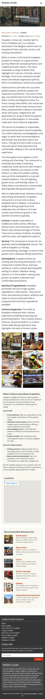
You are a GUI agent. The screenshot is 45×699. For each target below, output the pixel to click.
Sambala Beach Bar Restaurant (28, 595)
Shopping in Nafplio (8, 640)
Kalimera (19, 583)
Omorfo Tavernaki (23, 571)
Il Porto (19, 559)
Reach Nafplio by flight (10, 635)
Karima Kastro (21, 535)
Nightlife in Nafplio (8, 637)
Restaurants (15, 33)
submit (38, 659)
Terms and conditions (30, 693)
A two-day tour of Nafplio (11, 628)
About (4, 623)
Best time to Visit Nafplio (11, 633)
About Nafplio (6, 626)
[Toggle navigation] (41, 3)
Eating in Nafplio (7, 630)
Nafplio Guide (6, 33)
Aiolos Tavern (21, 547)
